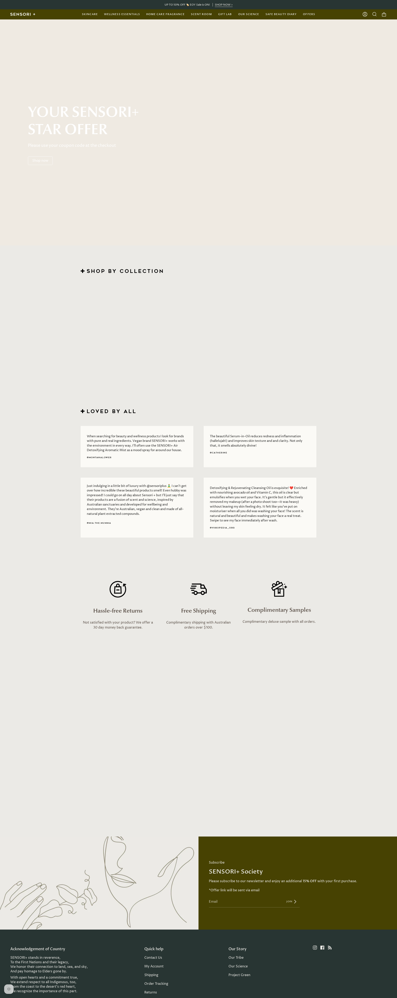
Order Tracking (156, 983)
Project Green (239, 975)
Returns (150, 992)
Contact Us (153, 957)
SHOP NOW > (224, 4)
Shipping (151, 975)
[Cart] (384, 14)
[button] (90, 14)
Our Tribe (236, 957)
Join (289, 901)
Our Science (238, 966)
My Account (154, 966)
